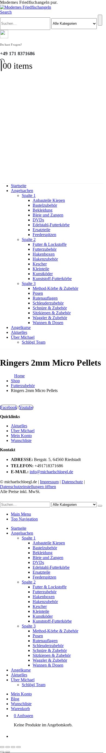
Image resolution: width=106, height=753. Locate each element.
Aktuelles (19, 332)
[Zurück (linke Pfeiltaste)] (2, 752)
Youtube (26, 407)
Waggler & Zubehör (50, 317)
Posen (38, 293)
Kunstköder (43, 273)
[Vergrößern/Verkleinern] (2, 747)
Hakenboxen (44, 254)
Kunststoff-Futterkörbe (52, 278)
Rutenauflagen (45, 298)
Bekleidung (42, 210)
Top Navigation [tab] (24, 519)
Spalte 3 (29, 283)
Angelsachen (22, 190)
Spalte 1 (29, 195)
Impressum (49, 481)
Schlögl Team (33, 342)
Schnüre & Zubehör (50, 308)
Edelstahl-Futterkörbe (51, 224)
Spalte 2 (29, 239)
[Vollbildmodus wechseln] (7, 747)
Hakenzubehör (45, 259)
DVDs (38, 220)
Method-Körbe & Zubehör (55, 288)
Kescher (40, 264)
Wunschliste (21, 440)
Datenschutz (72, 481)
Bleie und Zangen (48, 215)
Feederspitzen (44, 234)
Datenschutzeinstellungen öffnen (28, 486)
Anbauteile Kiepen (49, 200)
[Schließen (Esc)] (18, 747)
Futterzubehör (45, 249)
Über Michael (23, 337)
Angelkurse (21, 327)
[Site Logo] (25, 7)
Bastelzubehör (45, 205)
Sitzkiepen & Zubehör (52, 312)
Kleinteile (41, 268)
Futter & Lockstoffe (50, 244)
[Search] (100, 20)
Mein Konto (21, 435)
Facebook (8, 407)
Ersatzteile (41, 229)
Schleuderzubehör (48, 303)
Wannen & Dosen (48, 322)
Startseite (18, 185)
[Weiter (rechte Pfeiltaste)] (7, 752)
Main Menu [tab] (21, 514)
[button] (6, 12)
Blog (15, 698)
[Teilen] (13, 747)
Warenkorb (20, 708)
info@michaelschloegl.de (51, 471)
